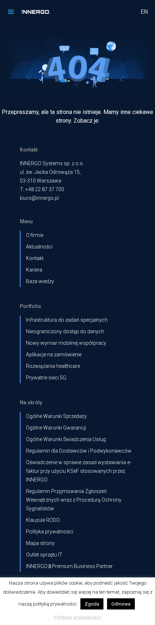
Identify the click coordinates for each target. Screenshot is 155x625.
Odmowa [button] (120, 604)
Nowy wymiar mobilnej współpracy (66, 343)
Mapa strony (40, 543)
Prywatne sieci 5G (46, 377)
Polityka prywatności (49, 531)
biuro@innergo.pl (39, 198)
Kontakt (35, 258)
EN (144, 11)
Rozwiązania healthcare (53, 366)
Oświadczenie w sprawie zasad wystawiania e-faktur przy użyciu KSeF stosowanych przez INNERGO (78, 471)
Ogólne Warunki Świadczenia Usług (66, 439)
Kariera (34, 270)
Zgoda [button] (92, 604)
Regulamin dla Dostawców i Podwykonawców (79, 451)
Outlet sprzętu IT (44, 555)
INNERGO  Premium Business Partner (69, 566)
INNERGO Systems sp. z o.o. (52, 163)
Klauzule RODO (43, 520)
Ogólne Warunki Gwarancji (56, 428)
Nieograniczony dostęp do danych (65, 331)
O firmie (34, 235)
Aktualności (39, 247)
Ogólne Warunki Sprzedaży (56, 416)
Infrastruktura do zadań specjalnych (67, 320)
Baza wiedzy (40, 281)
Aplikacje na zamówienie (53, 354)
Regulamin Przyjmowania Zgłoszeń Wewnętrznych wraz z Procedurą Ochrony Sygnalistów (73, 499)
